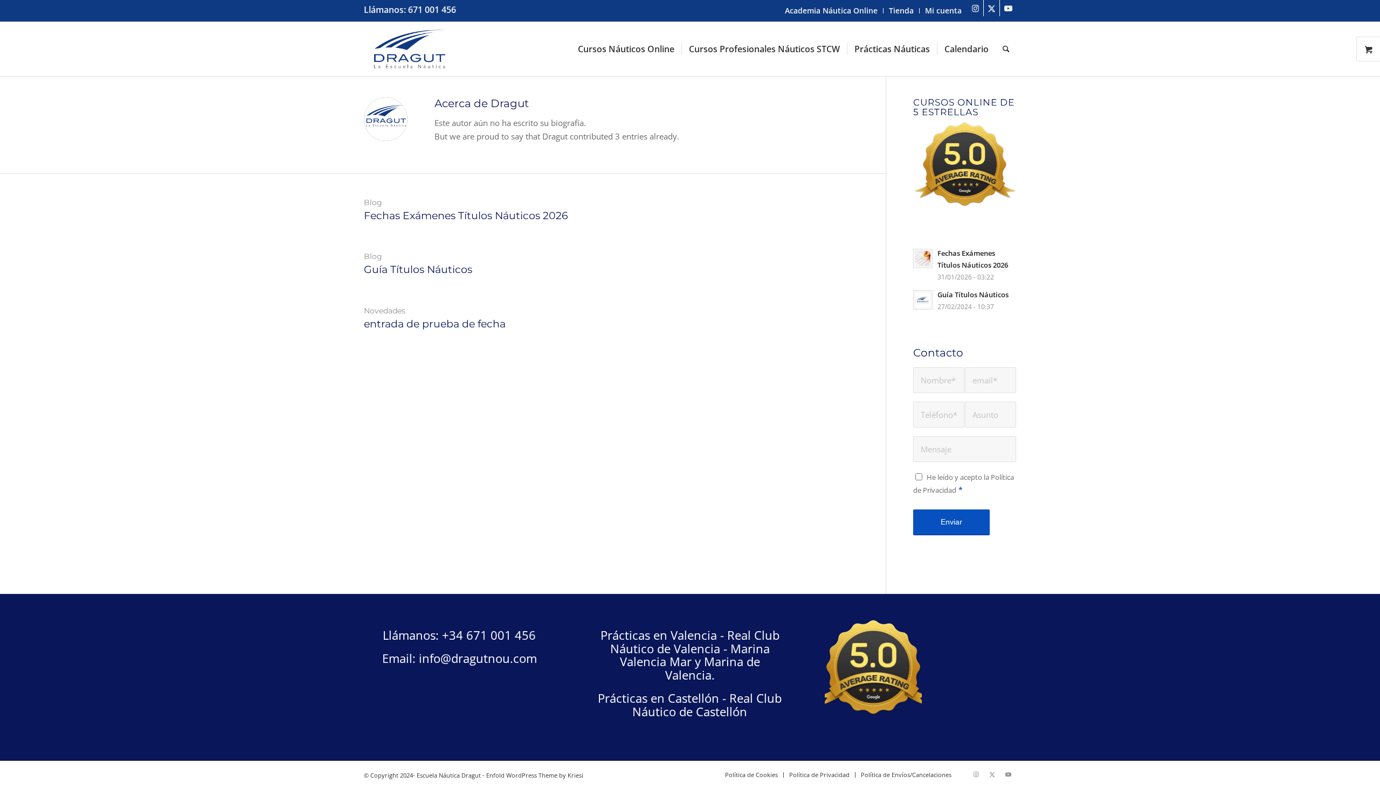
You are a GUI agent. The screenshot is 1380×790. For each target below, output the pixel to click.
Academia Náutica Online (831, 10)
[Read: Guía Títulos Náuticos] (923, 300)
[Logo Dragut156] (410, 49)
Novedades (384, 310)
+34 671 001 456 (489, 635)
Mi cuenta (943, 10)
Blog (373, 202)
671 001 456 (432, 10)
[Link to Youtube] (1008, 8)
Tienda (901, 10)
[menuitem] (831, 10)
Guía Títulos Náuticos (418, 269)
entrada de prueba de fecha (435, 324)
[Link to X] (991, 8)
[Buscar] (1006, 49)
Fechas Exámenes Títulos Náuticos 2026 (466, 215)
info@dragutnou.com (478, 658)
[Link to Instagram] (975, 8)
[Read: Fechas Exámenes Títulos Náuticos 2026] (923, 258)
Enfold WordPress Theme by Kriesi (534, 775)
